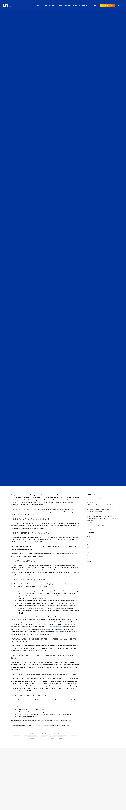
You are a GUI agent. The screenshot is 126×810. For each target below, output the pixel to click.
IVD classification (32, 738)
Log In (95, 5)
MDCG (52, 738)
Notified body (90, 550)
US (87, 564)
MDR (64, 202)
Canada (88, 536)
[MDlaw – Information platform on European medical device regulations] (8, 5)
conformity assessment (60, 733)
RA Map (61, 5)
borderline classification (30, 733)
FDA (88, 542)
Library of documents (49, 5)
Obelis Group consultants (43, 725)
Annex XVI (16, 733)
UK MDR (89, 561)
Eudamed (89, 539)
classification (45, 733)
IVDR (61, 202)
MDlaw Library (21, 509)
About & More (83, 5)
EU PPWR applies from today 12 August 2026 (99, 505)
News (38, 5)
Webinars (68, 5)
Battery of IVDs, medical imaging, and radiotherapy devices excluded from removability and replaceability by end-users (101, 518)
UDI (88, 555)
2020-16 (61, 627)
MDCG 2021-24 (50, 627)
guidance (74, 733)
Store (75, 5)
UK (87, 558)
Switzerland (90, 553)
